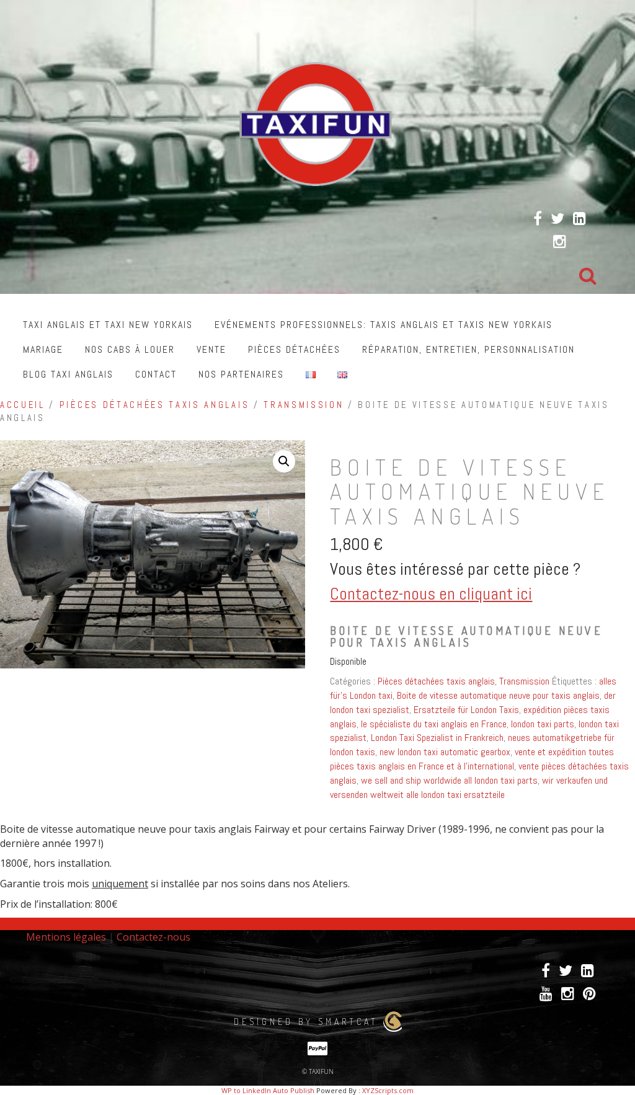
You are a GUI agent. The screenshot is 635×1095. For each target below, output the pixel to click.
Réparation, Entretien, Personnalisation (468, 349)
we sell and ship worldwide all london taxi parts (449, 780)
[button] (284, 461)
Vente (211, 349)
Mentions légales (66, 937)
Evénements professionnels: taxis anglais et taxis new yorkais (384, 324)
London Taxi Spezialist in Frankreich (437, 737)
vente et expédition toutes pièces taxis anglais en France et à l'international (472, 759)
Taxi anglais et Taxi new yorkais (108, 324)
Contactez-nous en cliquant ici (431, 594)
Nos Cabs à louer (130, 349)
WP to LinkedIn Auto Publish (267, 1090)
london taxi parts (542, 723)
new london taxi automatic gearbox (445, 751)
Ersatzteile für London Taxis (466, 709)
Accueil (22, 404)
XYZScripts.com (388, 1090)
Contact (156, 374)
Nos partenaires (241, 374)
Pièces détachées (294, 349)
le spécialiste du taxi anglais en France (434, 723)
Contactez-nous (153, 937)
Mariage (43, 349)
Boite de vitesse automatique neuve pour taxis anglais (498, 695)
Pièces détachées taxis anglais (154, 404)
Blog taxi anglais (68, 374)
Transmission (304, 404)
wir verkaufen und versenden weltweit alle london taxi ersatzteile (469, 787)
